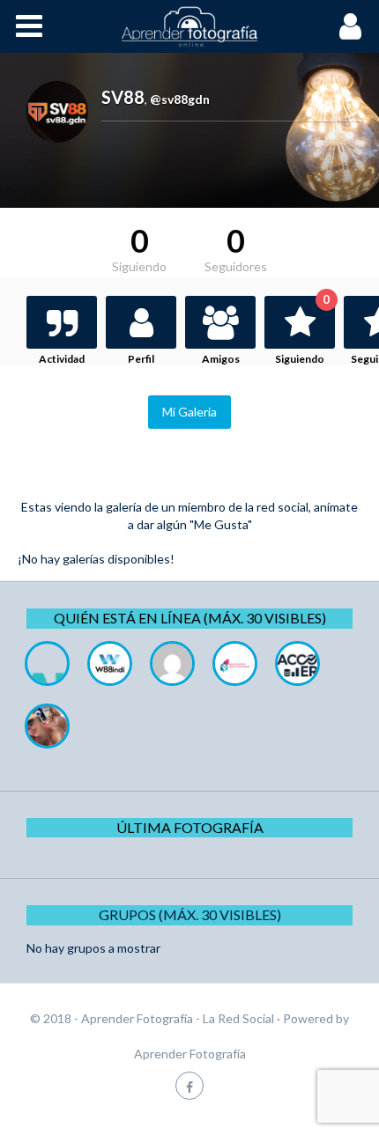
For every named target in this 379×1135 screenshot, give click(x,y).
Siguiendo (302, 330)
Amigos (221, 358)
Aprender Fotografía (190, 1053)
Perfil (141, 358)
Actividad (62, 358)
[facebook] (189, 1085)
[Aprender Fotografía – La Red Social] (189, 26)
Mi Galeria (189, 411)
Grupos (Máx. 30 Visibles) (190, 914)
